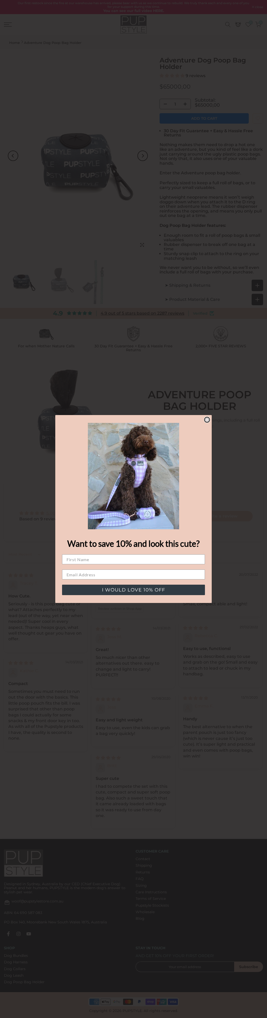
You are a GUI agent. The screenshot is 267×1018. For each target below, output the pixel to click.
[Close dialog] (207, 419)
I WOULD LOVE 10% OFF (133, 590)
